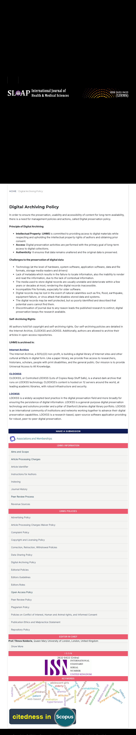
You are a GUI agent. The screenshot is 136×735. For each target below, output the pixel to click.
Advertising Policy (21, 517)
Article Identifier (19, 466)
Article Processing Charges (25, 459)
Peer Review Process (22, 496)
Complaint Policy (20, 532)
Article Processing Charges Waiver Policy (33, 524)
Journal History (19, 489)
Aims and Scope (20, 451)
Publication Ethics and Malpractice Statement (35, 622)
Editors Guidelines (20, 577)
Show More (17, 646)
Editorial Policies (20, 569)
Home (12, 191)
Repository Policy (20, 629)
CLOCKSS (15, 373)
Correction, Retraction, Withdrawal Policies (34, 547)
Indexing (16, 481)
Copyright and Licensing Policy (28, 539)
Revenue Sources (20, 504)
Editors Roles (18, 584)
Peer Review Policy (21, 599)
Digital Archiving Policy (23, 562)
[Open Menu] (13, 80)
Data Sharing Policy (21, 554)
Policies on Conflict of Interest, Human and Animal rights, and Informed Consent (54, 614)
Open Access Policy (22, 592)
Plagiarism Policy (20, 607)
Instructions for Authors (23, 474)
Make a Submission (68, 431)
